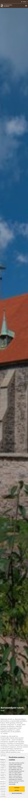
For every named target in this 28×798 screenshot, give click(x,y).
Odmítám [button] (17, 790)
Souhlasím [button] (16, 787)
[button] (26, 5)
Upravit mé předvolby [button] (17, 793)
